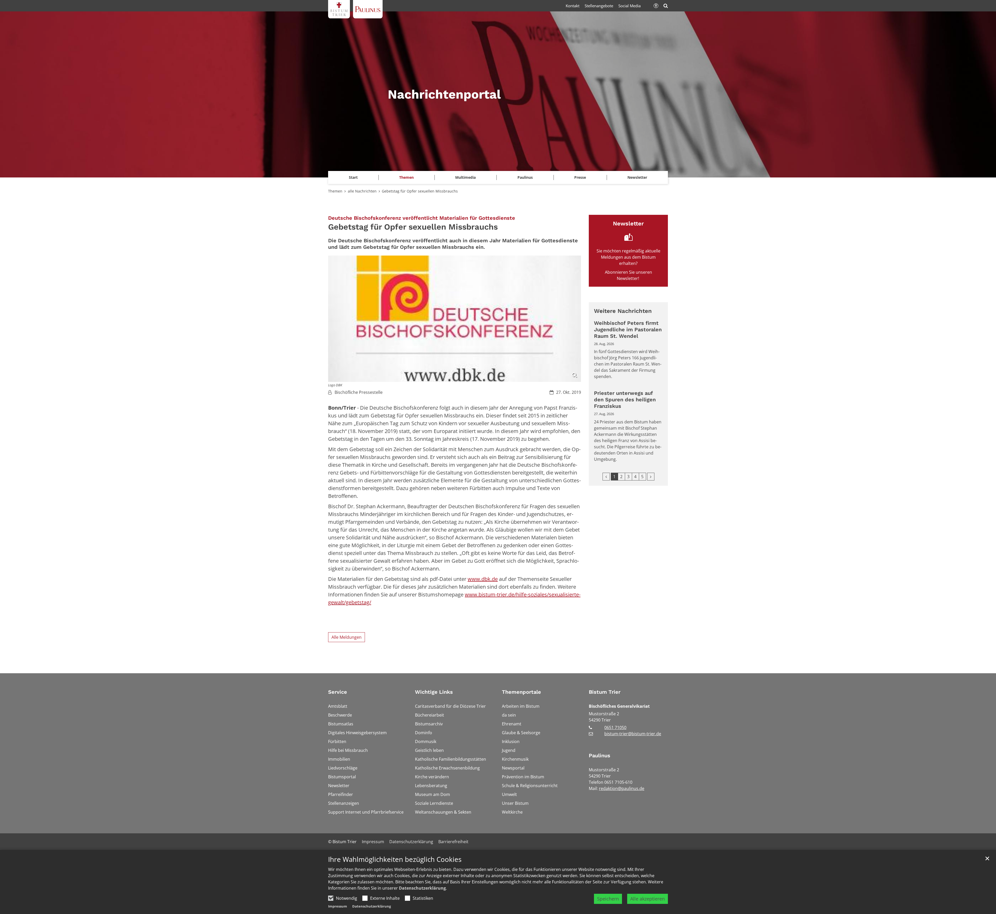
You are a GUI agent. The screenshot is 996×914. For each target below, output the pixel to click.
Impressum (337, 906)
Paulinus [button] (525, 177)
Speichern (608, 899)
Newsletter (637, 177)
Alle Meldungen (346, 637)
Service (337, 692)
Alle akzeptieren (647, 899)
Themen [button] (406, 177)
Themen (335, 191)
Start (353, 177)
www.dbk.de (483, 578)
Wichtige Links (434, 692)
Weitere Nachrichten (623, 311)
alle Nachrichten (362, 191)
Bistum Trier (604, 692)
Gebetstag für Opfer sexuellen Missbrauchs (420, 191)
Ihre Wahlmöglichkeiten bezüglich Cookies (394, 859)
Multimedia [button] (465, 177)
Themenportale (521, 692)
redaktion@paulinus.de (621, 788)
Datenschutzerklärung (422, 888)
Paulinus (599, 755)
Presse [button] (580, 177)
